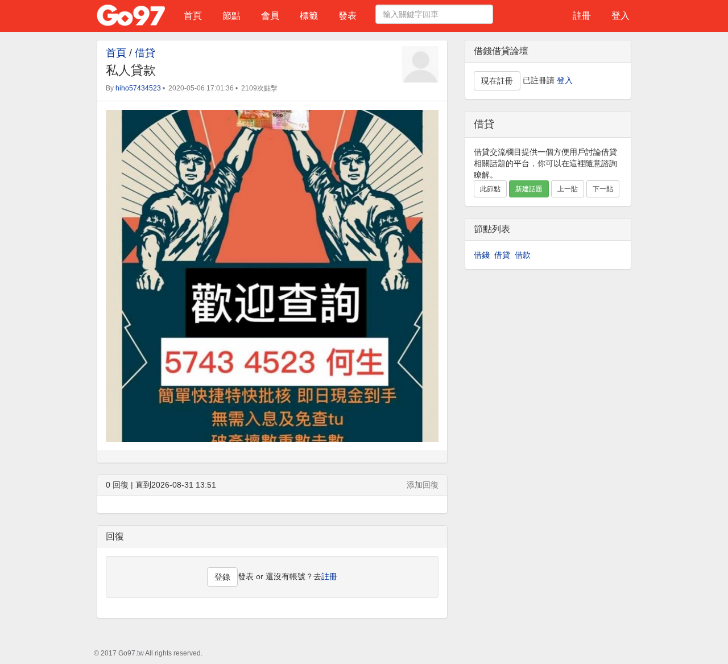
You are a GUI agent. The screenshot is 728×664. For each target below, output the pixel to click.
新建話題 (529, 189)
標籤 (309, 15)
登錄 (222, 576)
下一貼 (603, 189)
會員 (270, 15)
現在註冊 (497, 80)
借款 (523, 254)
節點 (231, 15)
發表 (347, 15)
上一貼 (567, 189)
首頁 (193, 15)
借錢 (482, 254)
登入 (620, 15)
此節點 (490, 189)
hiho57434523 (138, 88)
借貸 (145, 53)
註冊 (582, 15)
